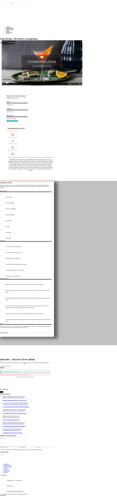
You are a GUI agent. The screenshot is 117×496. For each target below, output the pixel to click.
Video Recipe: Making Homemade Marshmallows (13, 423)
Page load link (3, 495)
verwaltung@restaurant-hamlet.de (15, 491)
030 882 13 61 (10, 486)
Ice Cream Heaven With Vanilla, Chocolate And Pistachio (15, 404)
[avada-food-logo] (21, 3)
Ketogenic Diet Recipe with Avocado (11, 417)
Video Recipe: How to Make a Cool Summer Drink (14, 410)
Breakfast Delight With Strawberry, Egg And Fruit (13, 397)
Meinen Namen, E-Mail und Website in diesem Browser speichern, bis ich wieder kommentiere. (21, 449)
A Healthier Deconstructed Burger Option (12, 430)
